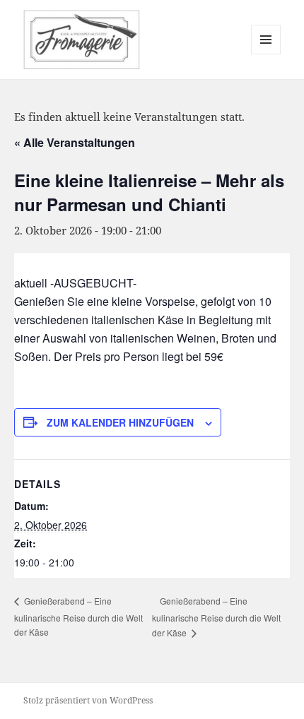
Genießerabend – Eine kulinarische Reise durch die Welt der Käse (78, 616)
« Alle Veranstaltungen (74, 142)
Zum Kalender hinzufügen (120, 422)
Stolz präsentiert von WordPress (88, 700)
